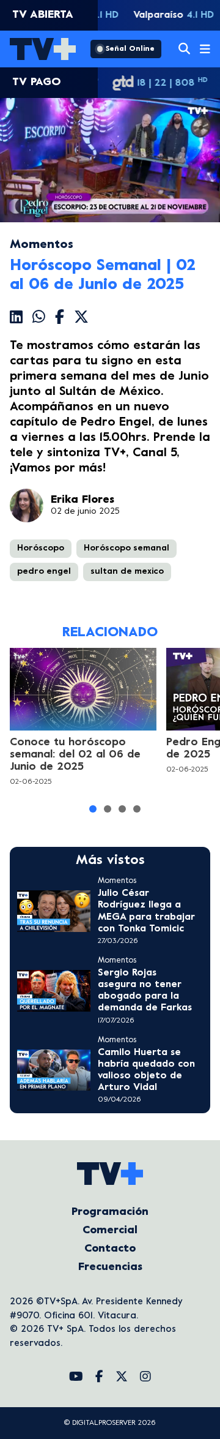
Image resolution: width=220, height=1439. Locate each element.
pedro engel (44, 572)
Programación (110, 1212)
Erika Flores (82, 500)
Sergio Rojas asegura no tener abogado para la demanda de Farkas (145, 990)
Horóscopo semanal (126, 548)
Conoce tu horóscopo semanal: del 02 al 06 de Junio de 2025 (75, 754)
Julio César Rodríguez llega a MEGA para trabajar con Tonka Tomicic (146, 911)
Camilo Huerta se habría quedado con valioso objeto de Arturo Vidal (146, 1070)
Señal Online (130, 49)
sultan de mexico (127, 572)
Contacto (110, 1249)
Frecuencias (110, 1267)
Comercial (110, 1230)
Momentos (41, 245)
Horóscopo (40, 548)
